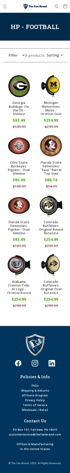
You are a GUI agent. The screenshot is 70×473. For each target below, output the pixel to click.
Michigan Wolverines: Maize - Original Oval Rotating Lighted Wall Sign (51, 108)
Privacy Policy (35, 400)
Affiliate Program (35, 395)
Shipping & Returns (35, 390)
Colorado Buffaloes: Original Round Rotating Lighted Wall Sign (51, 227)
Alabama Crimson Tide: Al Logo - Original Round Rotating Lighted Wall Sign (19, 287)
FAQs (35, 385)
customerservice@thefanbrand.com (35, 434)
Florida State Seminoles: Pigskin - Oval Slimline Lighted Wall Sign (19, 227)
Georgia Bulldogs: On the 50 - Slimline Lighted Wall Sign (19, 108)
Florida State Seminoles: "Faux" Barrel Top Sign (51, 168)
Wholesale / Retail (35, 410)
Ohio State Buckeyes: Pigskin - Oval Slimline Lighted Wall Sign (19, 168)
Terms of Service (35, 405)
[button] (5, 6)
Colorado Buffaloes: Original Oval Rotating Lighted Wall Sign (51, 287)
